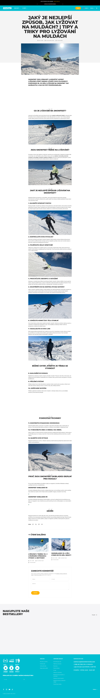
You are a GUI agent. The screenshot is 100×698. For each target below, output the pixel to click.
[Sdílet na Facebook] (33, 524)
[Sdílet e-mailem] (42, 524)
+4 (11, 644)
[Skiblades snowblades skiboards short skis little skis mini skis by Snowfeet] (50, 494)
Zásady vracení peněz (58, 678)
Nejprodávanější (44, 668)
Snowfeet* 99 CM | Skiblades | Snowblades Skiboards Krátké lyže (67, 640)
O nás (54, 670)
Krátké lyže (42, 663)
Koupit (78, 8)
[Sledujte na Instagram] (6, 689)
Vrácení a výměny (57, 672)
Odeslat (35, 592)
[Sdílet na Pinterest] (39, 524)
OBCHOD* (16, 8)
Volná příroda (43, 666)
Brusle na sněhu (44, 661)
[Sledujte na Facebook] (3, 689)
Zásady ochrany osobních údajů (59, 681)
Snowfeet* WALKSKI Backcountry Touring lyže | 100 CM (86, 640)
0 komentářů (60, 40)
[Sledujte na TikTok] (12, 689)
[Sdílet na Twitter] (36, 524)
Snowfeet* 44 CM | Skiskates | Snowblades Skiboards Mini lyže (10, 640)
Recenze (55, 666)
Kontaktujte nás (57, 661)
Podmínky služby (38, 574)
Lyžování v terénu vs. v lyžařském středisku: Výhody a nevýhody (37, 556)
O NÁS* (24, 8)
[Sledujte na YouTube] (9, 689)
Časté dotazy (56, 668)
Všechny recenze (57, 663)
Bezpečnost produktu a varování (59, 675)
